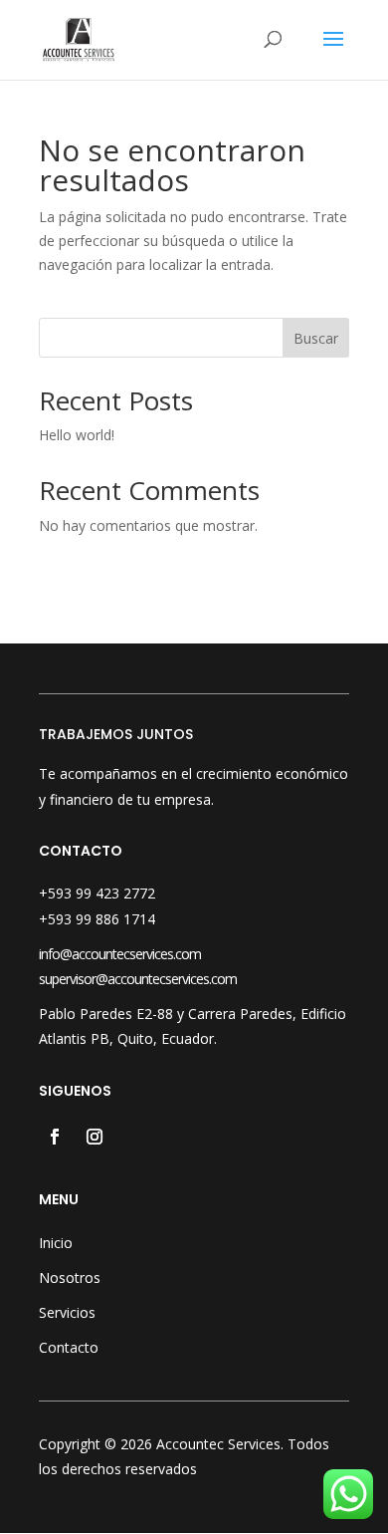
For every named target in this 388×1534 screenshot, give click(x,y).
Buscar (315, 338)
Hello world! (76, 434)
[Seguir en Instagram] (94, 1136)
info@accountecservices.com (120, 953)
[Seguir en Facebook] (55, 1136)
